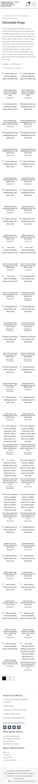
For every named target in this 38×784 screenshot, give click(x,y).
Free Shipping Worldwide (11, 739)
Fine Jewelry (11, 16)
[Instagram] (14, 727)
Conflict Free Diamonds (11, 736)
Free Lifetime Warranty (11, 744)
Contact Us (7, 755)
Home (4, 16)
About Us (6, 752)
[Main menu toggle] (34, 4)
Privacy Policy (7, 758)
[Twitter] (9, 727)
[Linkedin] (18, 727)
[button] (23, 4)
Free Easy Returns (9, 741)
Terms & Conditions (10, 760)
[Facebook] (4, 727)
